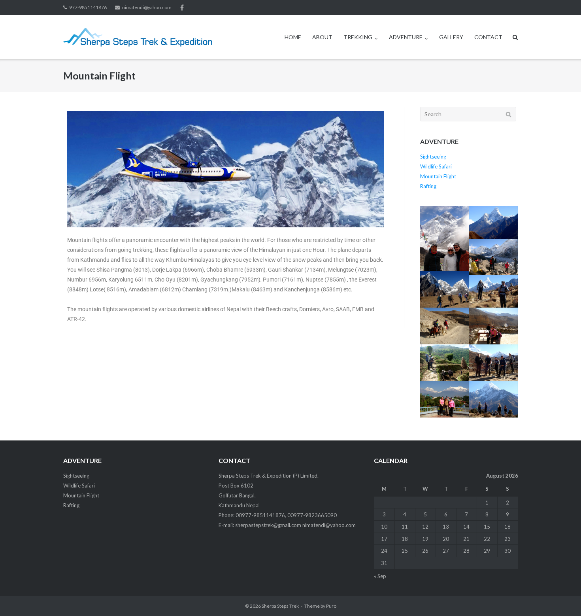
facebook (182, 7)
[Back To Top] (561, 597)
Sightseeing (433, 156)
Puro (331, 606)
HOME (293, 37)
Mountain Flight (438, 176)
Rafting (428, 186)
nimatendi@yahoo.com (147, 7)
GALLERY (451, 37)
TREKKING (357, 37)
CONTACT (488, 37)
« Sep (380, 576)
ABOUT (322, 37)
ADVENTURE (406, 37)
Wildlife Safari (436, 166)
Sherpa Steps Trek (280, 606)
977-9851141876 (88, 7)
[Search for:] (468, 114)
